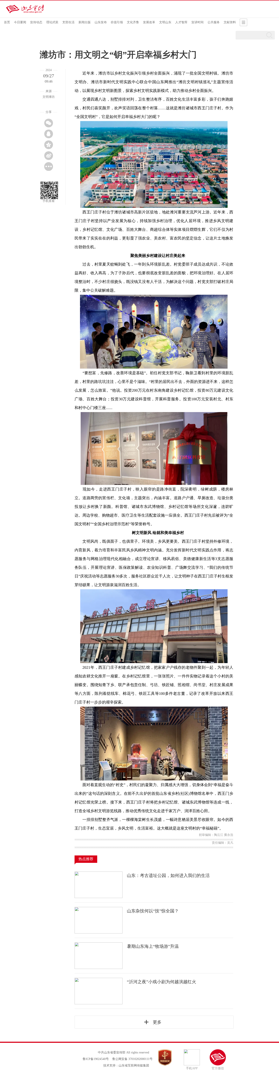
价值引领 (117, 22)
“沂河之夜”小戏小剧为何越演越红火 (161, 981)
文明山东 (165, 22)
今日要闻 (20, 22)
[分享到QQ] (48, 134)
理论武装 (52, 22)
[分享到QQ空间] (48, 144)
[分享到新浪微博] (48, 155)
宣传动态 (36, 22)
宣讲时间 (197, 22)
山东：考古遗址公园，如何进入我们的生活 (168, 875)
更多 (157, 1022)
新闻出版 (84, 22)
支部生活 (68, 22)
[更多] (48, 166)
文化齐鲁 (133, 22)
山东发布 (101, 22)
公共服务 (214, 22)
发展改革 (149, 22)
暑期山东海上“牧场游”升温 (153, 946)
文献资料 (230, 22)
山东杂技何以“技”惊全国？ (153, 910)
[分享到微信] (48, 123)
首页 (7, 22)
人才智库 (181, 22)
